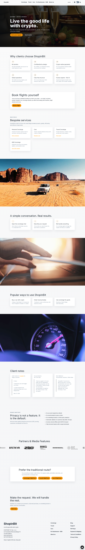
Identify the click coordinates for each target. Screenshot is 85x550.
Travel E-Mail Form (44, 478)
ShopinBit (6, 2)
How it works (28, 35)
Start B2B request (16, 148)
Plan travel (58, 135)
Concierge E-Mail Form (30, 478)
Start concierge (15, 135)
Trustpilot (21, 376)
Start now (14, 509)
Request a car (37, 135)
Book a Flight (16, 105)
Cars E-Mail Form (56, 478)
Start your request (16, 35)
